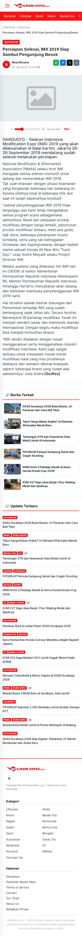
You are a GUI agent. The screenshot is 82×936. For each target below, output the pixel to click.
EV (20, 553)
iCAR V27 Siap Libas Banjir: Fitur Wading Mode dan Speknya (36, 610)
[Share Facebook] (63, 63)
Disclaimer (13, 876)
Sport (17, 585)
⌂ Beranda (9, 27)
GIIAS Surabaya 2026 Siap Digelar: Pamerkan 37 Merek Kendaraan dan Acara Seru (39, 741)
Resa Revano (20, 62)
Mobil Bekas (20, 535)
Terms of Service (17, 887)
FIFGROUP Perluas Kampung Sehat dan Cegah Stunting (40, 576)
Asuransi (19, 571)
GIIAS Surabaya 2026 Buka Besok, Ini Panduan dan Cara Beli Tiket (40, 524)
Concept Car (14, 857)
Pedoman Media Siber (21, 882)
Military (47, 851)
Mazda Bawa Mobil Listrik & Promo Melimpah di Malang (39, 725)
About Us (12, 903)
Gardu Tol (49, 839)
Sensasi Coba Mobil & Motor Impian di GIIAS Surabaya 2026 (39, 677)
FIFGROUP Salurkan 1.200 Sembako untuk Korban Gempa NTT (41, 709)
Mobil (39, 16)
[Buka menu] (6, 6)
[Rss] (9, 778)
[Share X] (70, 63)
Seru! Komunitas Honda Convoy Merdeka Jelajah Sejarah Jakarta (41, 641)
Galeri (10, 827)
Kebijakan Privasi (17, 909)
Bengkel (47, 833)
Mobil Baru (19, 688)
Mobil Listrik (16, 602)
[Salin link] (76, 63)
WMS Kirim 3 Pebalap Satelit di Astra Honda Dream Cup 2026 (40, 592)
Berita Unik (49, 827)
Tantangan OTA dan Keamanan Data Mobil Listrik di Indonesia (36, 560)
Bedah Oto (67, 16)
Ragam (7, 571)
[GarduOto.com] (46, 5)
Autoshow (24, 27)
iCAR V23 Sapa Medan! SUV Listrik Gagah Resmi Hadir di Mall (39, 659)
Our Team (12, 898)
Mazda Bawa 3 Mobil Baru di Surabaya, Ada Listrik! (36, 693)
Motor (51, 16)
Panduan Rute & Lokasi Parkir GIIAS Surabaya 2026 (36, 626)
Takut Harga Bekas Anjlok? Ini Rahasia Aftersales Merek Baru (40, 542)
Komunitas (10, 634)
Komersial (12, 845)
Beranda (9, 16)
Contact (11, 893)
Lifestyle (25, 16)
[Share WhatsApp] (56, 63)
